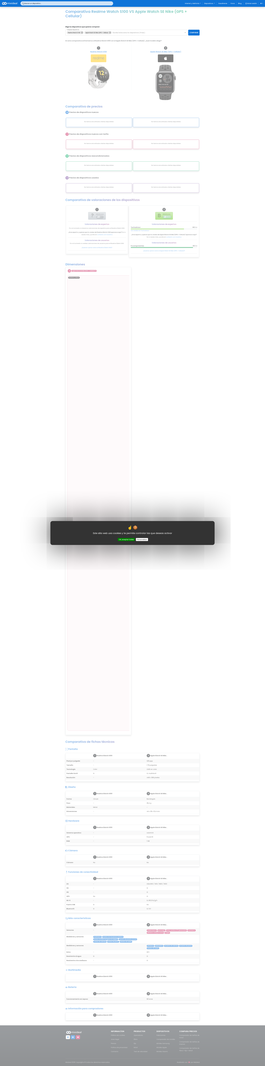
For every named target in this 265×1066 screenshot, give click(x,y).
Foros (233, 3)
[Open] (185, 32)
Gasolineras (222, 3)
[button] (75, 32)
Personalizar (142, 539)
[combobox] (146, 33)
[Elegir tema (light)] (261, 3)
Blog (240, 3)
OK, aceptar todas (126, 539)
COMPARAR (194, 33)
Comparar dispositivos (73, 29)
